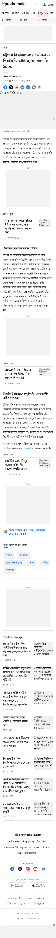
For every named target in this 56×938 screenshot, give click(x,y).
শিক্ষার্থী (9, 555)
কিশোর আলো (28, 842)
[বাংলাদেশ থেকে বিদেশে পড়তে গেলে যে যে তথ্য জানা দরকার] (43, 744)
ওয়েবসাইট (28, 448)
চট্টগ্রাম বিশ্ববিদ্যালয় (14, 563)
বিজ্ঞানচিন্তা (41, 842)
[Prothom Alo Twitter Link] (21, 869)
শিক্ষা (31, 563)
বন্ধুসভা (23, 847)
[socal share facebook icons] (6, 89)
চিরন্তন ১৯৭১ (34, 847)
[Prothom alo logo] (28, 836)
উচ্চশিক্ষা (10, 570)
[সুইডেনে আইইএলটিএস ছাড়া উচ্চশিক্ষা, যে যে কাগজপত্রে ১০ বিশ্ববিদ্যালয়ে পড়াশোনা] (43, 701)
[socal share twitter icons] (11, 89)
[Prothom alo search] (37, 5)
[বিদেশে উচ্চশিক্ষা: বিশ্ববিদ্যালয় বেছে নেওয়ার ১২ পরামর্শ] (43, 765)
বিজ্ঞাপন (28, 898)
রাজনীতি (25, 13)
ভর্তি (5, 48)
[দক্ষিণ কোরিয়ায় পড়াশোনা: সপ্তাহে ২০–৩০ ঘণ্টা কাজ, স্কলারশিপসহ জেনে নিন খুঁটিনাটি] (43, 676)
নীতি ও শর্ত (11, 904)
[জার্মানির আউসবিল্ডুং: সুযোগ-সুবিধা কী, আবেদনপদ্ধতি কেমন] (45, 463)
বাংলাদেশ (15, 13)
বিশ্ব (33, 13)
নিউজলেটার (39, 904)
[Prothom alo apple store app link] (39, 886)
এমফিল (44, 563)
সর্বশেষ (5, 13)
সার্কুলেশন (40, 898)
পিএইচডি (24, 555)
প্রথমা (19, 853)
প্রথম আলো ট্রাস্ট (11, 847)
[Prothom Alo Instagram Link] (29, 869)
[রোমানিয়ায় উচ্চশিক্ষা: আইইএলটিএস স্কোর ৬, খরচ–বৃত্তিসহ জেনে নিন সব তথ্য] (43, 652)
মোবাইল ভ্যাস (30, 853)
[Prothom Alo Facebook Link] (14, 869)
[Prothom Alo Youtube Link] (37, 869)
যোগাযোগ (25, 904)
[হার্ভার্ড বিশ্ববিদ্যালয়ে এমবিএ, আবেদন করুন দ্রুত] (43, 724)
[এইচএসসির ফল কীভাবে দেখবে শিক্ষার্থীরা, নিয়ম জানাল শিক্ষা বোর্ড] (45, 372)
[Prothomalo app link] (17, 886)
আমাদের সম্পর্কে (13, 898)
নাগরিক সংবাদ (13, 842)
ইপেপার (46, 847)
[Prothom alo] (15, 5)
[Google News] (43, 869)
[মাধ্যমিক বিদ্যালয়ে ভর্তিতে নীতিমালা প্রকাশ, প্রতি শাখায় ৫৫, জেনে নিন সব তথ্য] (45, 223)
